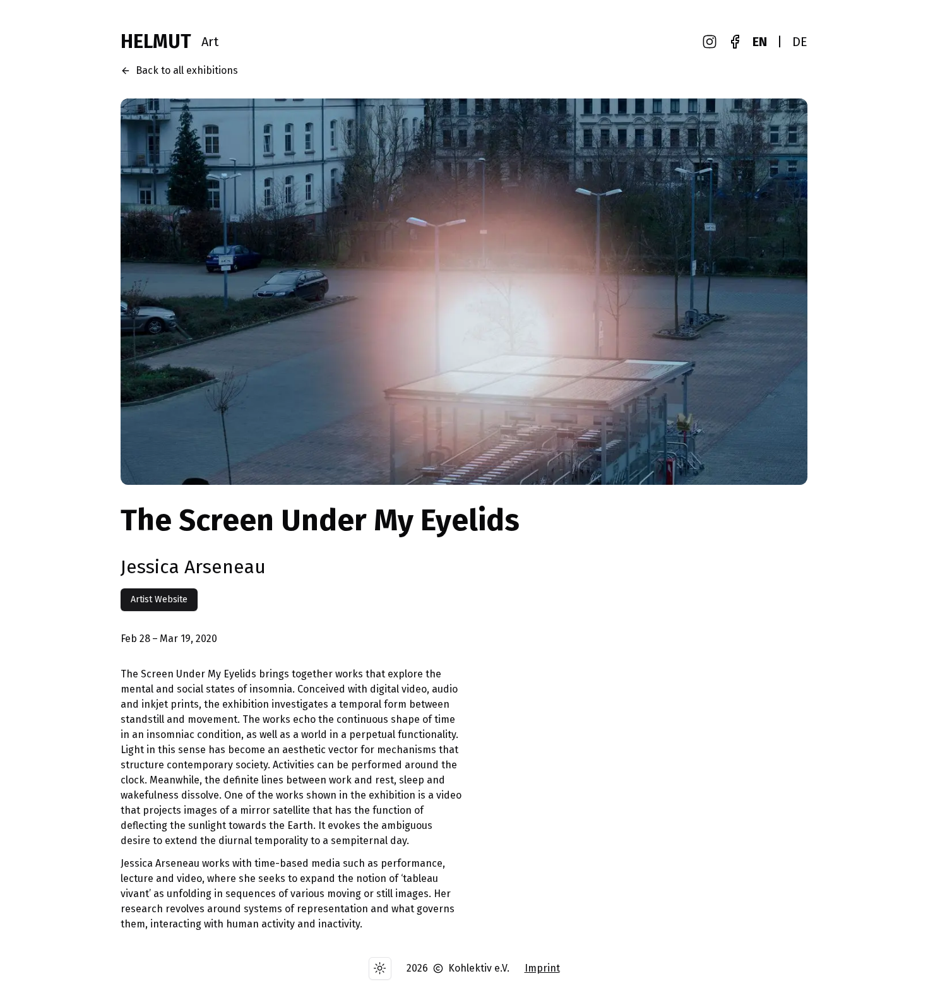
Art (209, 41)
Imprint (542, 968)
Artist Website (159, 599)
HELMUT (156, 41)
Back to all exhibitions (187, 70)
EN (760, 41)
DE (799, 41)
